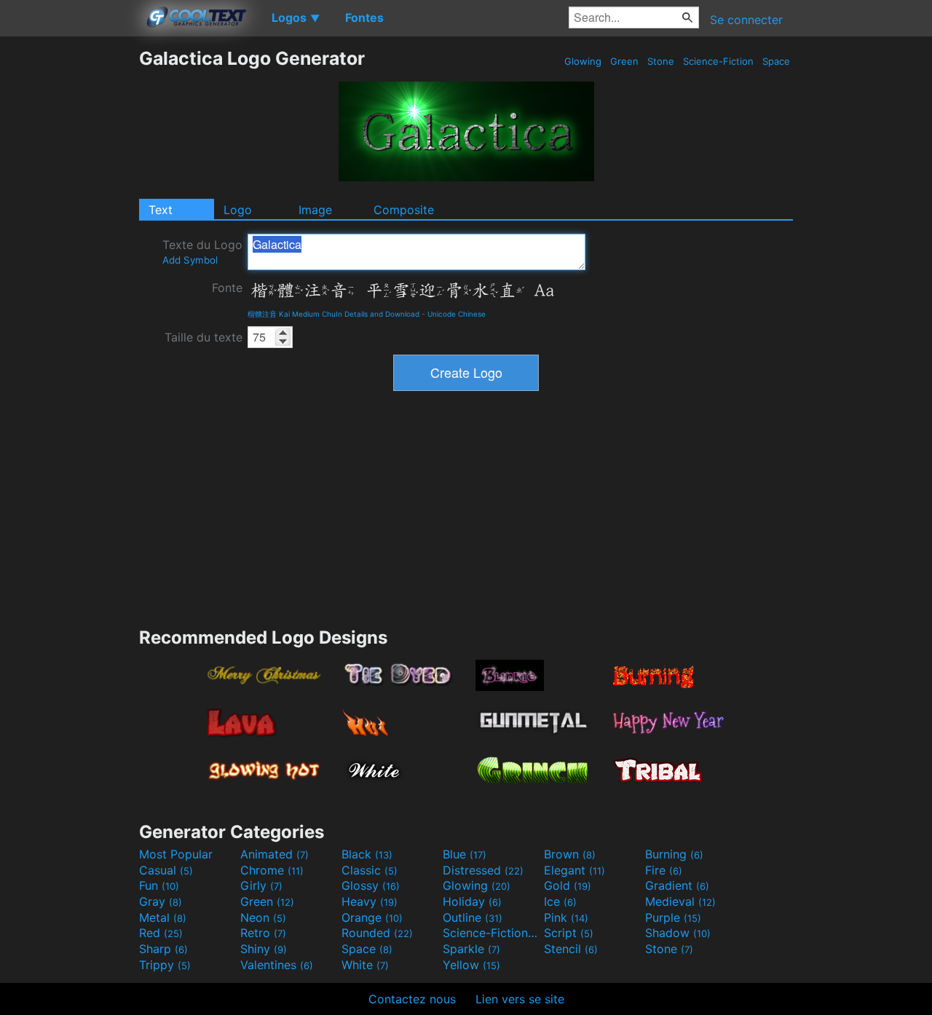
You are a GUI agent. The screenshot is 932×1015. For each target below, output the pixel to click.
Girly (261, 885)
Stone (660, 61)
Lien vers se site (519, 999)
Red (161, 932)
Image (315, 209)
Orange (372, 917)
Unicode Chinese (456, 313)
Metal (162, 917)
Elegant (574, 870)
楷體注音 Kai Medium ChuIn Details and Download (333, 313)
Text (161, 209)
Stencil (571, 948)
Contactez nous (412, 999)
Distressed (483, 870)
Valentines (276, 964)
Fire (663, 870)
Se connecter (746, 19)
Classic (369, 870)
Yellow (471, 964)
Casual (166, 870)
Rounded (377, 932)
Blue (464, 854)
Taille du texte (203, 337)
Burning (674, 854)
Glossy (370, 885)
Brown (570, 854)
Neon (263, 917)
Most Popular (176, 854)
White (365, 964)
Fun (159, 885)
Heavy (369, 901)
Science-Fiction (718, 61)
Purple (673, 917)
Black (366, 854)
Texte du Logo (202, 251)
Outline (472, 917)
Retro (263, 932)
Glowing (582, 61)
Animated (274, 854)
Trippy (165, 964)
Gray (160, 901)
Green (624, 61)
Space (776, 61)
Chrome (272, 870)
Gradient (677, 885)
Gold (567, 885)
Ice (560, 901)
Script (568, 932)
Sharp (163, 948)
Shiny (263, 948)
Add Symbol (190, 260)
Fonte (227, 287)
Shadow (678, 932)
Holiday (472, 901)
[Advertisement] (69, 265)
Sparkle (471, 948)
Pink (566, 917)
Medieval (680, 901)
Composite (404, 209)
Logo (238, 209)
